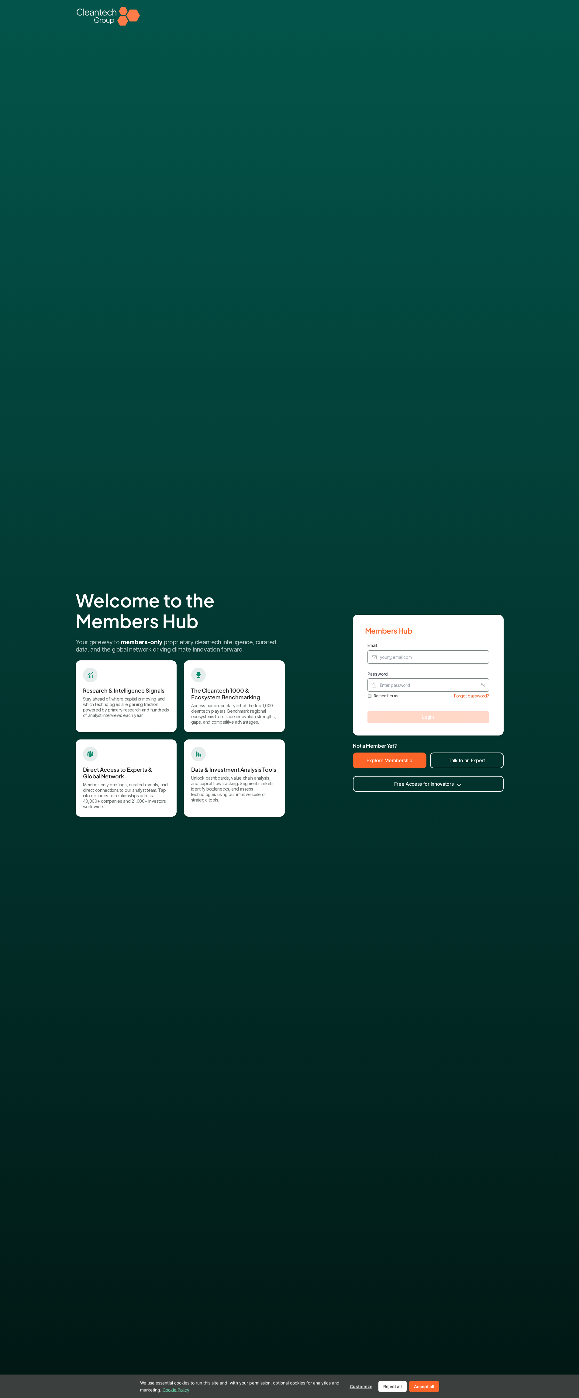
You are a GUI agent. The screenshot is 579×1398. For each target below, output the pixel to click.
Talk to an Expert (466, 760)
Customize (361, 1386)
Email (372, 645)
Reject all (392, 1386)
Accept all (424, 1386)
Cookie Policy (176, 1389)
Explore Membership (389, 760)
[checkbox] (369, 696)
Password (377, 673)
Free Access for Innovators (424, 784)
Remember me (387, 696)
